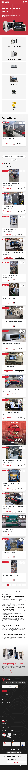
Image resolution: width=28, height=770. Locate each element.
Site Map (16, 768)
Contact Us (16, 712)
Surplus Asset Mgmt (6, 727)
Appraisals (4, 723)
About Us (15, 710)
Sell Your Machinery (6, 714)
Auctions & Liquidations (6, 710)
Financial (3, 725)
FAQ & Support (17, 714)
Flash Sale (4, 712)
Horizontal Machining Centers (14, 752)
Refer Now (16, 762)
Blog (3, 716)
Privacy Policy (12, 768)
